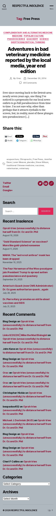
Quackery (32, 39)
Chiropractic (26, 159)
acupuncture (13, 159)
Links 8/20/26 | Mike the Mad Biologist (25, 335)
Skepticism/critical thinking (28, 42)
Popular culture (34, 36)
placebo (31, 162)
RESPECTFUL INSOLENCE (28, 5)
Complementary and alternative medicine (28, 32)
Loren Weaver (19, 162)
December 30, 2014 (36, 78)
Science (44, 39)
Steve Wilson (42, 162)
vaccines (39, 165)
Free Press (38, 159)
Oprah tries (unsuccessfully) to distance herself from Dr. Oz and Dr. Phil (27, 325)
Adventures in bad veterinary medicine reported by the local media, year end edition (28, 60)
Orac (18, 78)
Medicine (17, 36)
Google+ (8, 190)
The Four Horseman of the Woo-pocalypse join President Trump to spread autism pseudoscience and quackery (27, 272)
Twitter (7, 182)
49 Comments (30, 82)
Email (6, 186)
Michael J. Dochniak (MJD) (18, 420)
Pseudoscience (16, 39)
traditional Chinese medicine (20, 165)
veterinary (24, 168)
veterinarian (12, 168)
